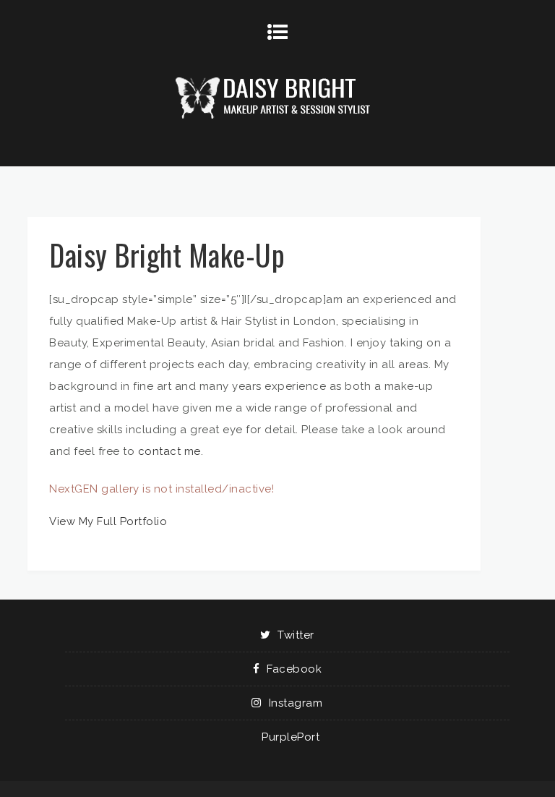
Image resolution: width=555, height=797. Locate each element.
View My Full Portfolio (108, 521)
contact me (169, 451)
